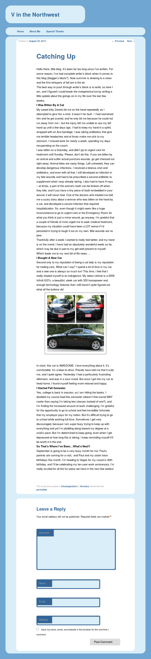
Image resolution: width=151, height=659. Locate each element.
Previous (118, 41)
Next (131, 41)
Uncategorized (68, 486)
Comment (45, 533)
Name (44, 583)
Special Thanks (55, 31)
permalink (41, 489)
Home (20, 31)
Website (43, 619)
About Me (34, 31)
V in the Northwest (35, 14)
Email (44, 601)
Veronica (84, 486)
